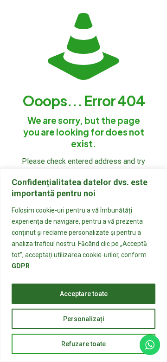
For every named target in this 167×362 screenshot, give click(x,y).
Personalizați (83, 319)
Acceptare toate (84, 293)
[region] (83, 265)
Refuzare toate (83, 344)
